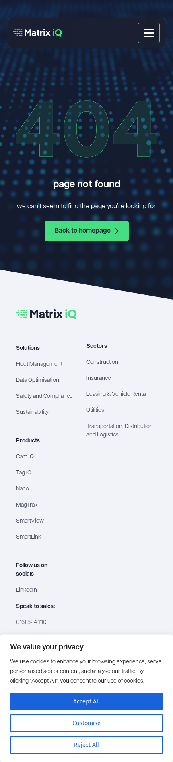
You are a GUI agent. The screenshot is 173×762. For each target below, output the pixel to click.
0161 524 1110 (31, 623)
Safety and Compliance (44, 396)
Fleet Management (39, 364)
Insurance (98, 378)
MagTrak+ (28, 505)
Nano (22, 489)
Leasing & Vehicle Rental (116, 394)
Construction (102, 362)
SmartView (30, 521)
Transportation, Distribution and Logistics (119, 431)
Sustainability (32, 412)
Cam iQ (25, 457)
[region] (86, 698)
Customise (86, 723)
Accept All (86, 701)
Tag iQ (23, 473)
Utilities (95, 410)
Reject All (86, 744)
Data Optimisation (37, 380)
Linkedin (26, 590)
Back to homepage (83, 231)
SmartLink (28, 537)
